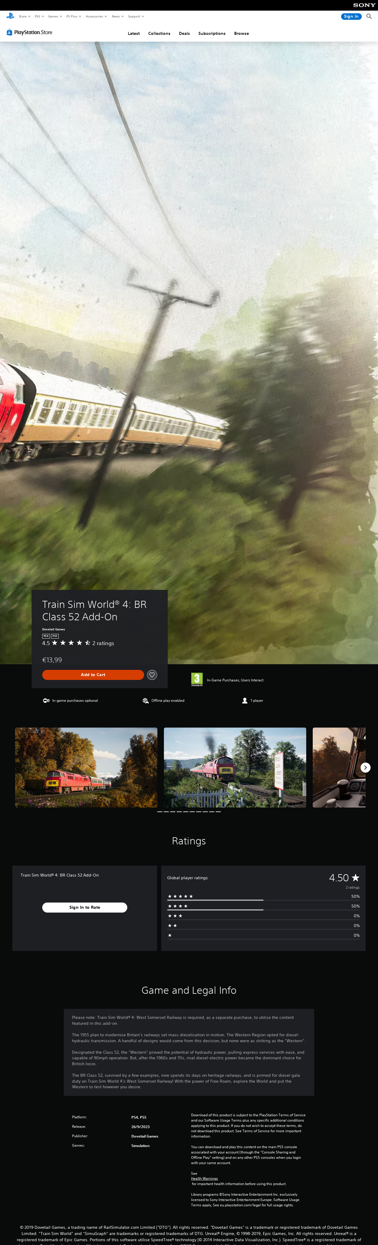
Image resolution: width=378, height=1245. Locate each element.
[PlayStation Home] (10, 16)
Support (134, 16)
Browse (241, 33)
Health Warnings (204, 1178)
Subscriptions (212, 33)
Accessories (94, 16)
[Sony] (364, 9)
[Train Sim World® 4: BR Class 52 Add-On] (86, 767)
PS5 (37, 16)
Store (23, 16)
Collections (159, 33)
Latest (134, 33)
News (116, 16)
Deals (184, 33)
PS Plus (71, 16)
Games (53, 16)
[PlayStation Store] (31, 32)
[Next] (366, 768)
